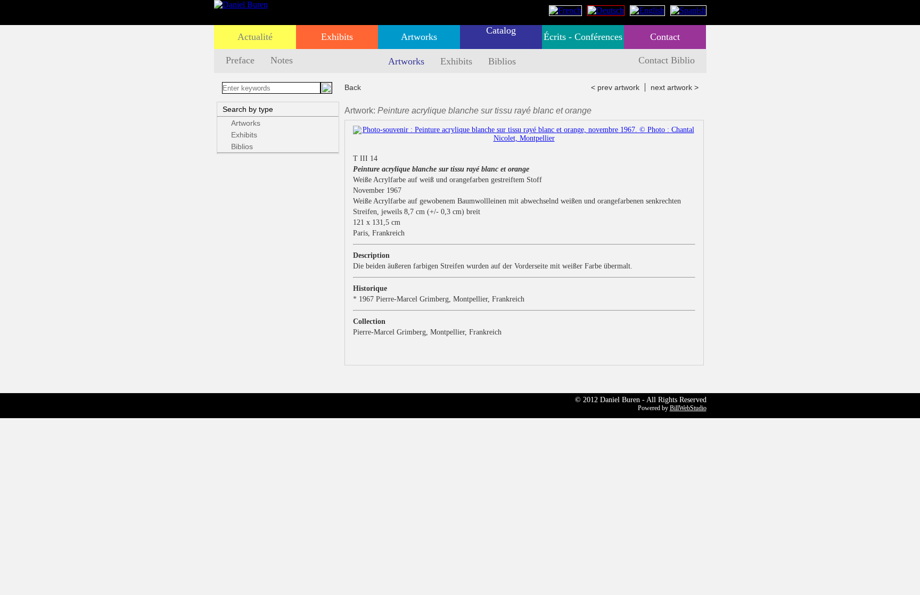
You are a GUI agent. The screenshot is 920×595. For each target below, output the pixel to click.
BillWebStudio (688, 408)
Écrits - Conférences (583, 36)
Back (352, 87)
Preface (240, 60)
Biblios (502, 61)
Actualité (255, 36)
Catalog (501, 30)
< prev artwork (615, 87)
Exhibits (337, 36)
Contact (665, 36)
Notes (281, 60)
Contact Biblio (666, 60)
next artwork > (675, 87)
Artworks (419, 36)
